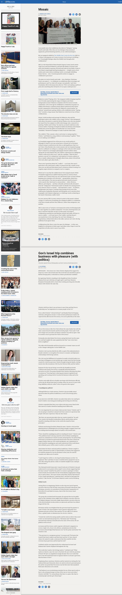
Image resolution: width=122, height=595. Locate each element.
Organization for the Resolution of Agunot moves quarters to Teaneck (10, 73)
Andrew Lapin (13, 295)
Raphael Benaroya (4, 172)
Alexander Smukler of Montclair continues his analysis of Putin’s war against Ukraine (10, 320)
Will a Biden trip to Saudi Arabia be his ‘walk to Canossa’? (9, 176)
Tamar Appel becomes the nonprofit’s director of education (9, 393)
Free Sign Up (74, 92)
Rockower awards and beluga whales (8, 151)
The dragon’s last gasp (8, 532)
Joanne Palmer (5, 93)
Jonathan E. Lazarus (6, 461)
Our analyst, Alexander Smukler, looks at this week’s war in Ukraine (9, 141)
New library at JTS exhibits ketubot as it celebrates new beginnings (9, 514)
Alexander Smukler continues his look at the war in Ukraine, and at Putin (10, 536)
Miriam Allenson (5, 581)
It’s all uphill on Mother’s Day (10, 489)
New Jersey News (47, 583)
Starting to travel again (8, 426)
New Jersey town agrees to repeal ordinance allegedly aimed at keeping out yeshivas (10, 340)
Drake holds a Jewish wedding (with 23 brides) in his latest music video (9, 292)
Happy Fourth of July (10, 26)
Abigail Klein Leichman (6, 366)
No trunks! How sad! (10, 213)
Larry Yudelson (5, 70)
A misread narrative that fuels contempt (9, 470)
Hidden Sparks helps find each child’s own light (9, 388)
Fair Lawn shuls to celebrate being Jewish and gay (10, 583)
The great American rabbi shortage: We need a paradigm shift (9, 164)
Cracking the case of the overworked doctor (9, 269)
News (40, 235)
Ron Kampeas (4, 344)
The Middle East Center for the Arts (64, 55)
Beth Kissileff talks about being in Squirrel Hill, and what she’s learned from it (10, 118)
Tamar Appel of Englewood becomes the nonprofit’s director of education (10, 561)
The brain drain (6, 136)
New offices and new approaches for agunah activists (8, 67)
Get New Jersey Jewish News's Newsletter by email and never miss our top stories (52, 93)
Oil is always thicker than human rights (9, 459)
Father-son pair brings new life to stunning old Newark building (9, 249)
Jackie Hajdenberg (5, 295)
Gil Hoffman (43, 266)
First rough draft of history (9, 91)
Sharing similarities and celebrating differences (8, 450)
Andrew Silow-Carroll (45, 13)
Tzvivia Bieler (5, 491)
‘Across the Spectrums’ (8, 579)
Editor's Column (46, 235)
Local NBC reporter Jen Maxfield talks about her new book (9, 95)
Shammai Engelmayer (5, 467)
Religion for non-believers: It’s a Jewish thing (9, 200)
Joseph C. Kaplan (8, 446)
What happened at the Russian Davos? (8, 314)
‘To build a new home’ (8, 510)
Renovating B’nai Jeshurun (7, 244)
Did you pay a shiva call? (10, 405)
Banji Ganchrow (10, 210)
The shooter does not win (9, 114)
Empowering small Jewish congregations (9, 364)
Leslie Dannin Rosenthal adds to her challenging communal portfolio (8, 369)
